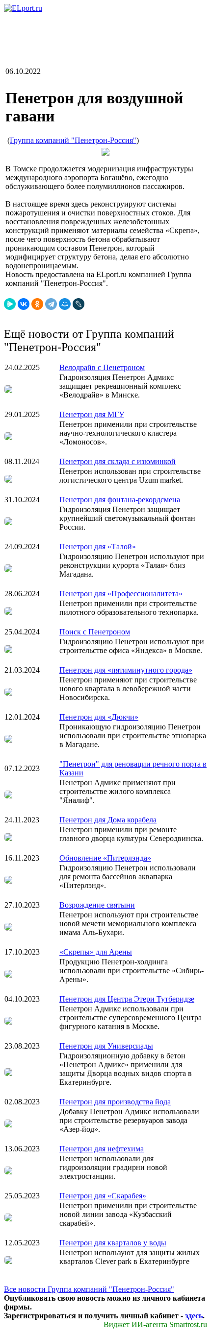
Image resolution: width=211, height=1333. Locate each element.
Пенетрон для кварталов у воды (112, 1243)
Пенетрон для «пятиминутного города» (125, 670)
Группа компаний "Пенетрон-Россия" (73, 140)
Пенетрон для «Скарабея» (102, 1196)
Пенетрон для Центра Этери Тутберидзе (126, 999)
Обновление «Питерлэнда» (105, 858)
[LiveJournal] (78, 304)
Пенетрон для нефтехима (101, 1149)
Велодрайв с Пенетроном (102, 367)
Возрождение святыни (97, 905)
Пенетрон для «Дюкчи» (98, 717)
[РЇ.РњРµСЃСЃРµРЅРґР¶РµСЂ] (10, 304)
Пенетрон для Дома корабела (108, 820)
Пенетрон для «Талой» (97, 546)
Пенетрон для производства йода (115, 1102)
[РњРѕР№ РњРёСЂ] (65, 304)
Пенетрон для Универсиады (106, 1046)
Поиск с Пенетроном (94, 632)
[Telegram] (51, 304)
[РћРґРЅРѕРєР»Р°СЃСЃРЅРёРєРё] (37, 304)
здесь (194, 1315)
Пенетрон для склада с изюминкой (117, 461)
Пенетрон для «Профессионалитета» (121, 593)
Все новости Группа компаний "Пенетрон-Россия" (89, 1289)
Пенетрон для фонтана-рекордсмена (119, 499)
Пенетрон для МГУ (91, 414)
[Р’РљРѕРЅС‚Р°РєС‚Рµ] (23, 304)
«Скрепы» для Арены (95, 952)
